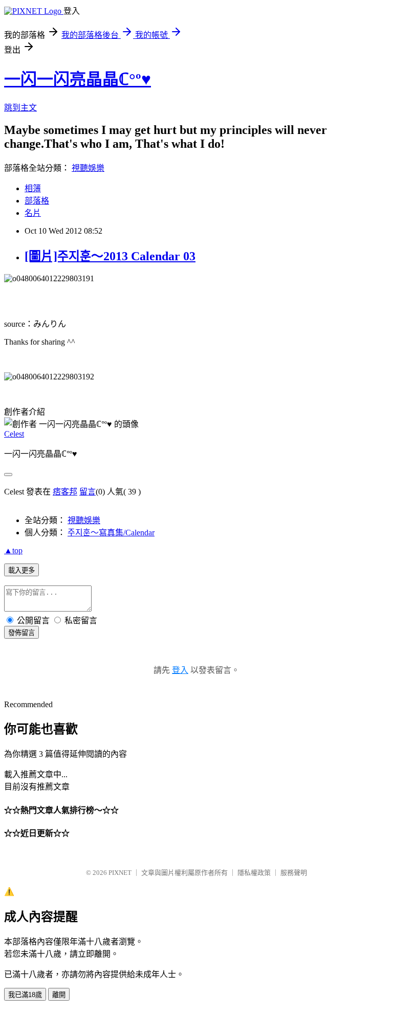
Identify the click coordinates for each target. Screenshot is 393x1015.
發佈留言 (21, 633)
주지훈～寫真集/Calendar (111, 532)
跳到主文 (20, 107)
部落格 (37, 200)
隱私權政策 (254, 872)
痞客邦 (65, 491)
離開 (59, 995)
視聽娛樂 (88, 168)
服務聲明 (293, 872)
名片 (33, 213)
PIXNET (120, 872)
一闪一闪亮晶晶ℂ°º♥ (77, 79)
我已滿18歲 (25, 995)
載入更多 (21, 570)
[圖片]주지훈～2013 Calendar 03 (110, 256)
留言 (87, 491)
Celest (14, 434)
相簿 (33, 188)
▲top (13, 550)
